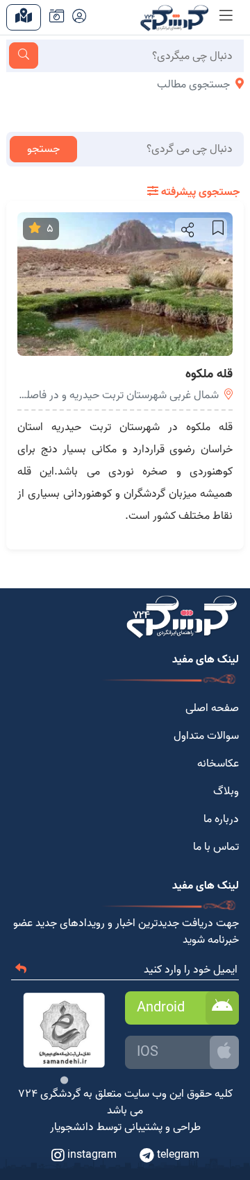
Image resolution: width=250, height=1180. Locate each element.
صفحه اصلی (212, 708)
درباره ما (221, 819)
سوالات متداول (206, 736)
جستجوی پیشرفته (199, 192)
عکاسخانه (218, 764)
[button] (186, 229)
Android (161, 1008)
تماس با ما (216, 847)
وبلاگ (226, 792)
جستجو (43, 149)
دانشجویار (72, 1127)
